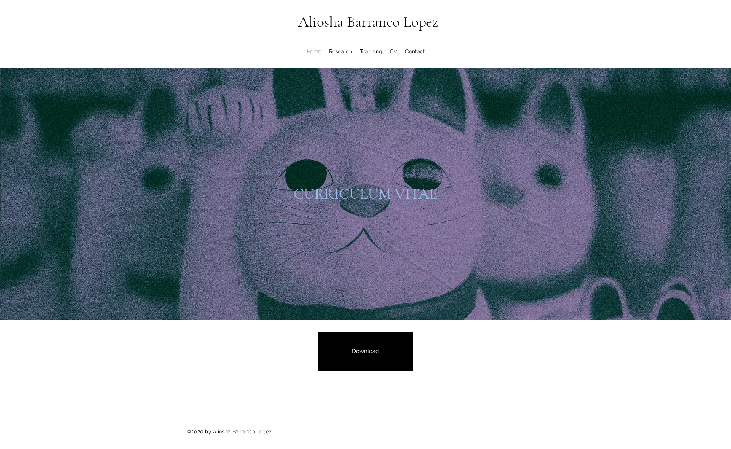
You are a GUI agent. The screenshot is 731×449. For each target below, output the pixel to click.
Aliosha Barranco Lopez (368, 22)
